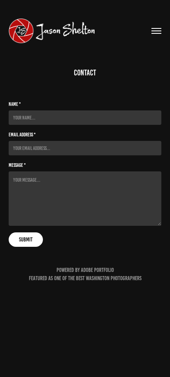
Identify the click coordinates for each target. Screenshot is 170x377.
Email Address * (22, 134)
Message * (17, 165)
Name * (15, 104)
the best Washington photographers (105, 278)
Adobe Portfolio (97, 270)
